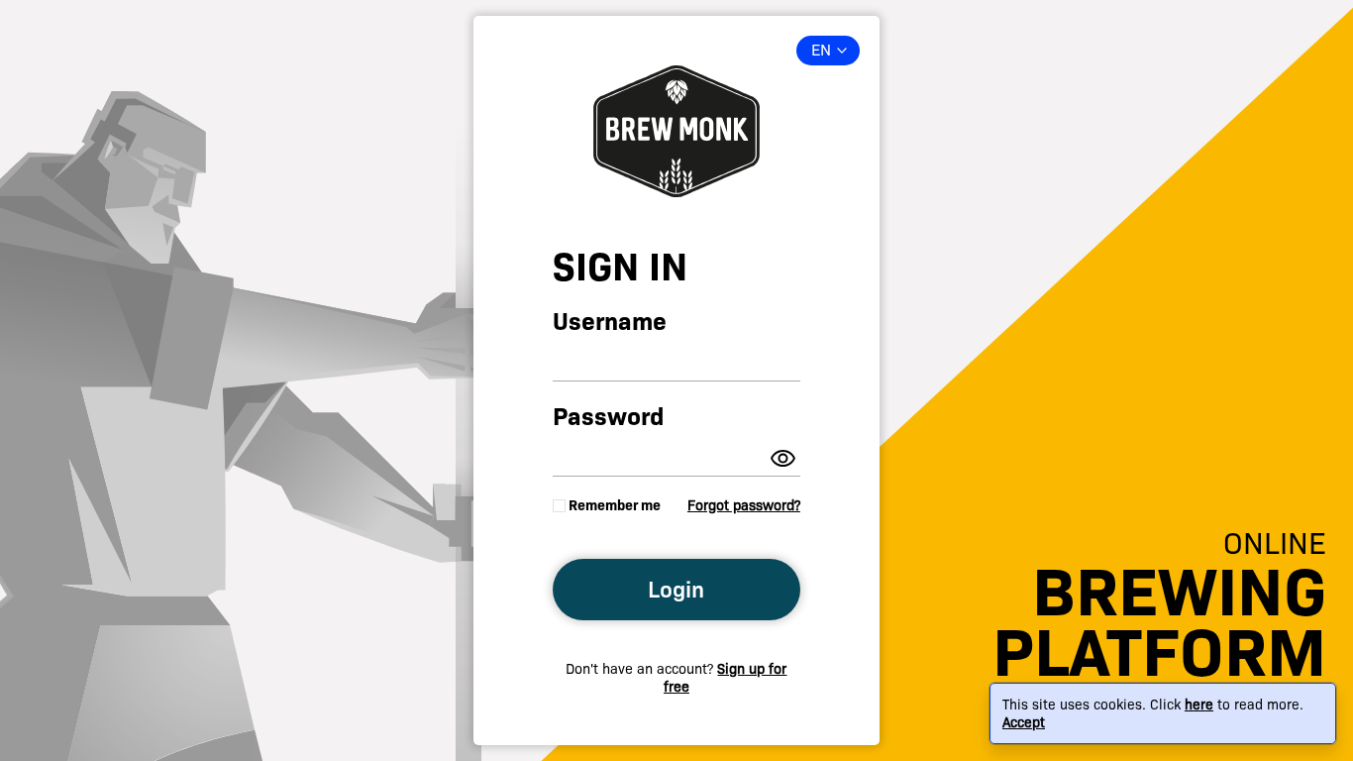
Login (676, 589)
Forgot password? (743, 505)
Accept (1023, 722)
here (1199, 704)
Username (610, 321)
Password (608, 416)
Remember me (615, 505)
